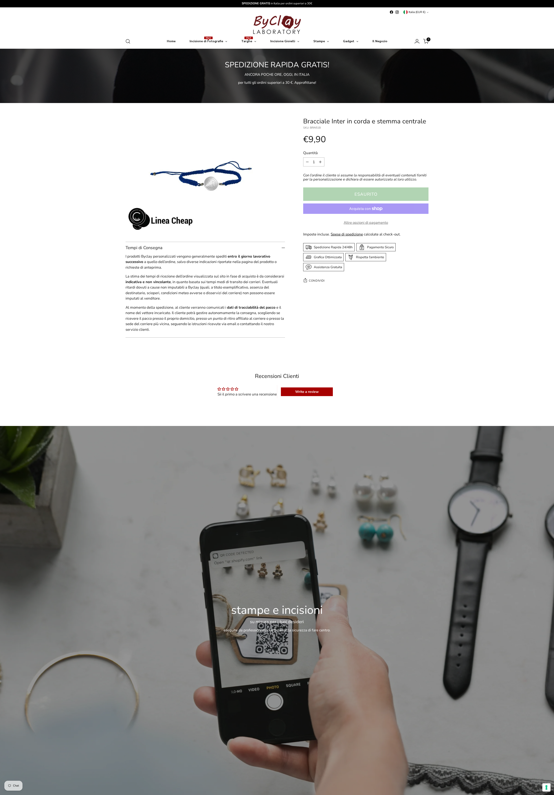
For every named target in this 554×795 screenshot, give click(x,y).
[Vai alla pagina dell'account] (417, 41)
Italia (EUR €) (417, 12)
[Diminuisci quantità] (307, 162)
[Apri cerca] (128, 41)
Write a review (307, 391)
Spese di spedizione (347, 234)
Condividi (317, 280)
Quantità (310, 152)
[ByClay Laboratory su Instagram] (397, 12)
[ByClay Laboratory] (277, 24)
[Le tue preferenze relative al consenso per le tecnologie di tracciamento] (546, 787)
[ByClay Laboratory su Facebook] (391, 12)
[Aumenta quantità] (320, 162)
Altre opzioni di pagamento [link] (366, 222)
